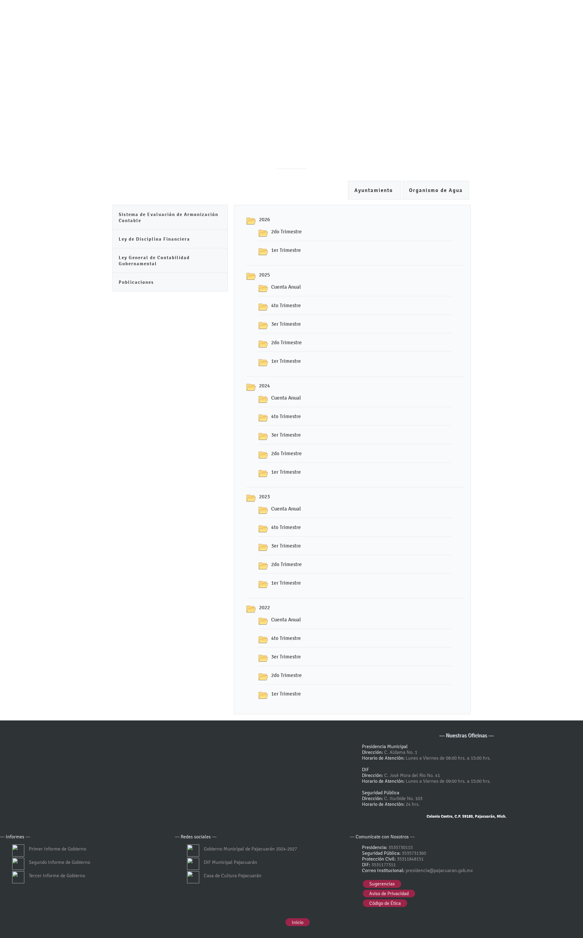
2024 (264, 386)
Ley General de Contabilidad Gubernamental (154, 260)
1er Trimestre (286, 250)
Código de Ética (385, 903)
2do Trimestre (286, 231)
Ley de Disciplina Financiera (154, 239)
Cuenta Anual (286, 287)
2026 (264, 219)
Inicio (297, 922)
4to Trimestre (286, 305)
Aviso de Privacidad (389, 893)
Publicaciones (136, 282)
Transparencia (280, 191)
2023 (264, 496)
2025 (264, 275)
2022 (264, 607)
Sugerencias (382, 884)
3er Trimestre (286, 324)
